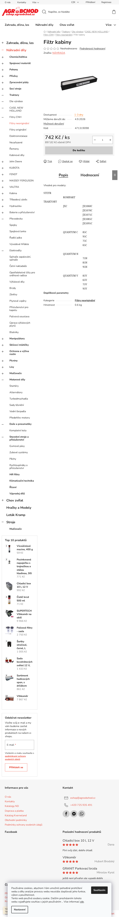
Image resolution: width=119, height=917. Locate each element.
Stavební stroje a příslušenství (19, 438)
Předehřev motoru (19, 417)
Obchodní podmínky (16, 820)
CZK (73, 2)
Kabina (13, 193)
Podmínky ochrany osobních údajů (23, 824)
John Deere (15, 161)
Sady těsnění (16, 405)
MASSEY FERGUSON (21, 180)
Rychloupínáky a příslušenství (18, 467)
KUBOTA (14, 168)
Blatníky (14, 332)
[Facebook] (66, 813)
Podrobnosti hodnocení (92, 48)
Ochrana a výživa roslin (19, 353)
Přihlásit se (16, 767)
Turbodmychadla (18, 398)
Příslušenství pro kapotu (18, 309)
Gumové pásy (17, 446)
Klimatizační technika (21, 480)
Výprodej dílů (17, 493)
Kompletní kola (17, 430)
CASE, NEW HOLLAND (16, 109)
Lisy (11, 367)
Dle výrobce (16, 101)
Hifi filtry (14, 474)
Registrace (106, 2)
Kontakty (21, 2)
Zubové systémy (18, 452)
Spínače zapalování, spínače (20, 258)
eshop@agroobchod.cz (82, 798)
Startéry (14, 386)
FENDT (13, 174)
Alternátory (15, 392)
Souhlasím (99, 890)
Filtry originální (17, 129)
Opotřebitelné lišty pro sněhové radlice (22, 274)
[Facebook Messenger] (73, 813)
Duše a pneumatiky (20, 424)
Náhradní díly (16, 50)
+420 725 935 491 (81, 805)
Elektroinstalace (18, 136)
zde (82, 901)
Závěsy (13, 294)
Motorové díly (17, 379)
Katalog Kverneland (16, 815)
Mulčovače (15, 373)
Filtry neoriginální (19, 123)
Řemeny (14, 149)
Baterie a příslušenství (22, 212)
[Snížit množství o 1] (95, 140)
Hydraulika (15, 206)
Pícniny (13, 360)
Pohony (13, 69)
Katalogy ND (12, 806)
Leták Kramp (15, 515)
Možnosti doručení (54, 123)
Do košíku (79, 150)
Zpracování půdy (19, 82)
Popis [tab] (63, 175)
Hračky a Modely (18, 507)
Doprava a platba (14, 811)
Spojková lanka (17, 231)
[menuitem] (17, 25)
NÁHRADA (58, 53)
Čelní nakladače (18, 266)
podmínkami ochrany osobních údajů (15, 758)
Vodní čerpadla (17, 411)
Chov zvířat (14, 500)
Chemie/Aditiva (18, 57)
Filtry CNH (15, 117)
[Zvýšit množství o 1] (110, 140)
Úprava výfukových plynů (19, 324)
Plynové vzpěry (17, 301)
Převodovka (15, 218)
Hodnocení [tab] (90, 175)
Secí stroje (15, 88)
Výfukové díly (16, 282)
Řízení (12, 487)
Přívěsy (13, 76)
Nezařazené (15, 142)
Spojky (13, 225)
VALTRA (14, 187)
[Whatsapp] (81, 813)
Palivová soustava (19, 316)
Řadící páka (15, 237)
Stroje (10, 522)
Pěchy (12, 459)
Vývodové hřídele (19, 244)
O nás (8, 2)
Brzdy (12, 288)
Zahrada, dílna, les (20, 43)
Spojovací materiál (20, 63)
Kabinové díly (16, 155)
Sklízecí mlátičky (19, 345)
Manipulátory (17, 338)
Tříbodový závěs (18, 199)
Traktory (14, 95)
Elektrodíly (15, 250)
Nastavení (19, 909)
